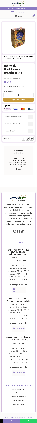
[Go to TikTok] (22, 231)
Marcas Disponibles (18, 389)
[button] (32, 24)
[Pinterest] (28, 139)
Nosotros (19, 393)
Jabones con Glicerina (12, 58)
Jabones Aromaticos (27, 56)
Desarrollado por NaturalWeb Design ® (19, 417)
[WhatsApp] (32, 139)
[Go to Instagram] (14, 231)
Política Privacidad (18, 400)
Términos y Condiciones (18, 397)
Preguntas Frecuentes (18, 404)
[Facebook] (23, 139)
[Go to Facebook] (18, 231)
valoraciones (15, 78)
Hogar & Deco (13, 56)
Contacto (18, 408)
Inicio (5, 56)
